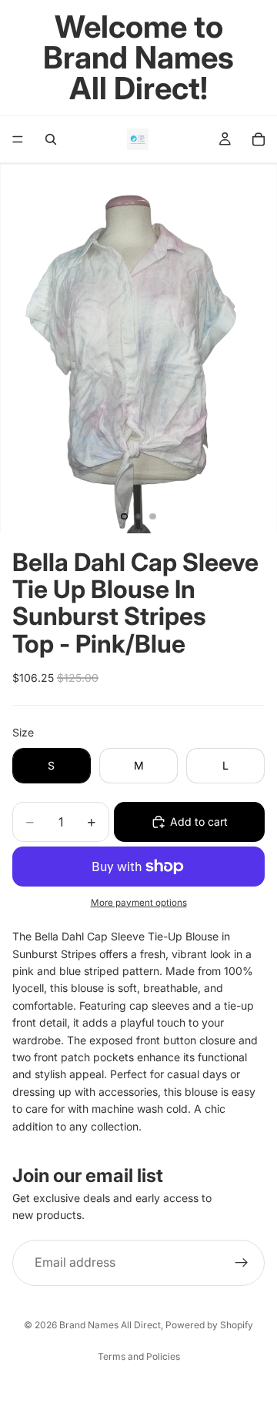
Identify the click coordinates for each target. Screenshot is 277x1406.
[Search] (51, 139)
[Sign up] (241, 1263)
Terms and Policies (139, 1356)
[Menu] (17, 139)
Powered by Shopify (209, 1325)
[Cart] (258, 139)
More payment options (139, 902)
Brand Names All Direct (110, 1325)
